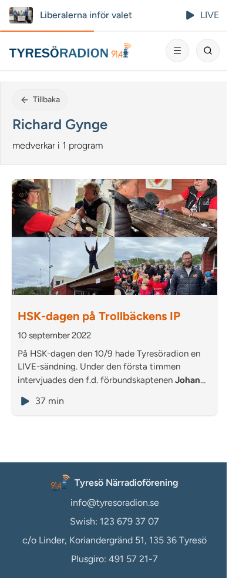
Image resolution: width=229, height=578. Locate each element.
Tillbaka (46, 100)
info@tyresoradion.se (114, 502)
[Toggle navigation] (177, 50)
